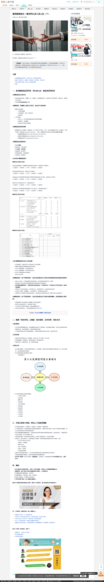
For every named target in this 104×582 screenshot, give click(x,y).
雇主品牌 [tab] (38, 8)
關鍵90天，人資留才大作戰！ (22, 532)
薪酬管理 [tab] (46, 8)
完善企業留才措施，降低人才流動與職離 (25, 82)
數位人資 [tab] (30, 8)
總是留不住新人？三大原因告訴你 (23, 514)
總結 (16, 84)
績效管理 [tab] (54, 8)
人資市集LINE (51, 581)
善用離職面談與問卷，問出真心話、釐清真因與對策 (28, 78)
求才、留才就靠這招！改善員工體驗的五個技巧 (27, 520)
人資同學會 (59, 581)
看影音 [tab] (80, 8)
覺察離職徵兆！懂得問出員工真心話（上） (50, 65)
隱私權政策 (10, 581)
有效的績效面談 (19, 536)
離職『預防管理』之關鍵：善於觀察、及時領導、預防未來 (30, 80)
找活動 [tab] (88, 8)
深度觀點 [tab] (71, 8)
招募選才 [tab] (22, 8)
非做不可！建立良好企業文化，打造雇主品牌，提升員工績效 (30, 516)
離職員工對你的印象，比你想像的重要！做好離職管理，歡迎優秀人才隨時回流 (35, 522)
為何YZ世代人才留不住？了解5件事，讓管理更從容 (28, 518)
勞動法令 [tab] (14, 8)
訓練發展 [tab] (62, 8)
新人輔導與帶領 (19, 534)
